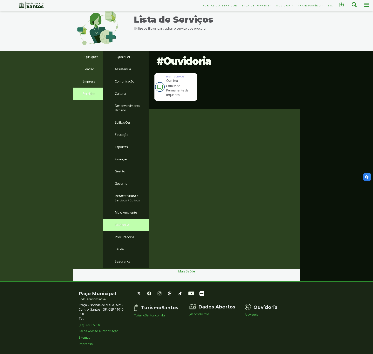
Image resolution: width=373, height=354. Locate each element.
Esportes (121, 147)
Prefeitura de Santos (31, 5)
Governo (121, 183)
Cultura (120, 93)
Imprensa (86, 344)
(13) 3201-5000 (89, 325)
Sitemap (85, 337)
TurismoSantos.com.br (149, 315)
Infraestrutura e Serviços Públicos (127, 198)
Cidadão (88, 69)
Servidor (89, 93)
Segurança (122, 261)
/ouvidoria (251, 314)
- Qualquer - (91, 57)
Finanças (121, 159)
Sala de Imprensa (257, 5)
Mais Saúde (186, 271)
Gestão (120, 171)
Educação (121, 135)
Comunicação (124, 81)
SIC (330, 5)
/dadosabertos (199, 314)
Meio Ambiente (126, 212)
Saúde (119, 249)
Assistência (123, 69)
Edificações (123, 122)
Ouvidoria (285, 5)
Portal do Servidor (220, 5)
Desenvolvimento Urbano (127, 108)
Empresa (89, 81)
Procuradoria (124, 237)
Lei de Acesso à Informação (98, 331)
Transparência (311, 5)
